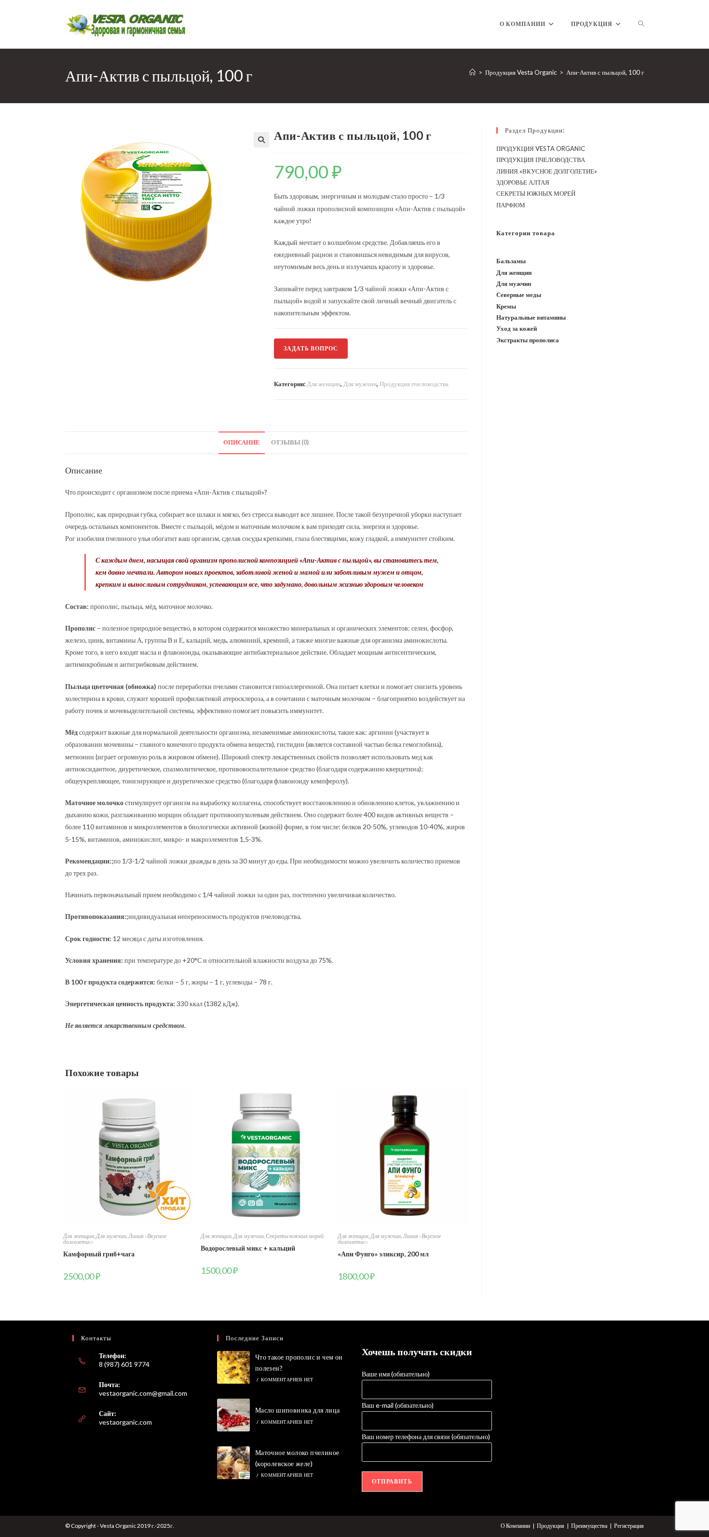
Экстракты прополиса (527, 340)
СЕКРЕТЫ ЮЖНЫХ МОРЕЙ (535, 193)
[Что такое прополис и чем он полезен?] (233, 1367)
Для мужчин (360, 384)
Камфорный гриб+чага (99, 1254)
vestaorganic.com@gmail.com (143, 1393)
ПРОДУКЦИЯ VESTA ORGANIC (540, 148)
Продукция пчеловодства (414, 384)
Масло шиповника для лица (297, 1410)
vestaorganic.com (125, 1422)
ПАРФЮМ (510, 205)
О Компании (515, 1525)
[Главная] (472, 72)
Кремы (506, 306)
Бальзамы (511, 261)
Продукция (550, 1525)
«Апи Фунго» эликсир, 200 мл (383, 1254)
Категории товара (525, 233)
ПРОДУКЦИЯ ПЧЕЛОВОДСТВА (540, 159)
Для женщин (324, 384)
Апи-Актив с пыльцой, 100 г (605, 72)
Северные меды (518, 294)
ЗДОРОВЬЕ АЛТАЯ (522, 182)
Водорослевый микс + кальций (248, 1248)
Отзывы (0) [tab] (290, 442)
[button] (261, 140)
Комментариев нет (287, 1379)
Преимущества (589, 1525)
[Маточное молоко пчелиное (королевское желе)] (233, 1462)
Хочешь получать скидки (417, 1351)
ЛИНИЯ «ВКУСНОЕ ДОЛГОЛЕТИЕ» (546, 171)
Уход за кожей (516, 328)
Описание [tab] (241, 442)
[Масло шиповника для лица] (233, 1415)
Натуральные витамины (531, 317)
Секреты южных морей (295, 1236)
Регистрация (629, 1525)
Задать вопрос (311, 348)
